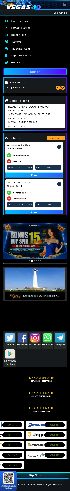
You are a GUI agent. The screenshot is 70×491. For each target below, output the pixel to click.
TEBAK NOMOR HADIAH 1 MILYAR (28, 106)
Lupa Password (20, 55)
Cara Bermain (19, 21)
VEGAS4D (37, 484)
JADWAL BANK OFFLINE (22, 122)
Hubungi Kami (20, 48)
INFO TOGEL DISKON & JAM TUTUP (29, 114)
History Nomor (20, 28)
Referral (16, 41)
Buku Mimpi (18, 35)
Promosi (15, 62)
